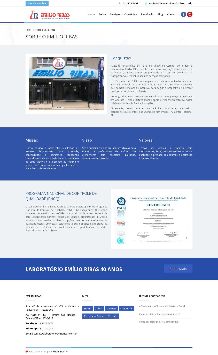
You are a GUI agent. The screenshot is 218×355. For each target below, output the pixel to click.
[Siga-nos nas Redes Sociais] (183, 14)
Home (91, 14)
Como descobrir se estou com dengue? (159, 321)
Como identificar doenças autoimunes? (159, 314)
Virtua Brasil (59, 351)
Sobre (102, 14)
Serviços (115, 14)
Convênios (130, 14)
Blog (160, 14)
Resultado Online (37, 3)
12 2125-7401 (130, 3)
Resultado (147, 14)
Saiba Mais (178, 268)
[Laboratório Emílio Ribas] (48, 15)
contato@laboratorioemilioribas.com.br (170, 3)
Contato (172, 14)
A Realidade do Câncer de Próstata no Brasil (162, 306)
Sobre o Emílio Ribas (45, 29)
